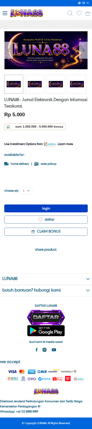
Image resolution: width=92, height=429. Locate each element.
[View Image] (13, 84)
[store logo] (26, 13)
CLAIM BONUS (49, 231)
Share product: (46, 249)
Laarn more (65, 144)
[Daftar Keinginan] (79, 13)
